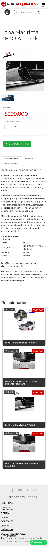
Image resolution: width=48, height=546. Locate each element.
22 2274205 (8, 534)
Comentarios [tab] (13, 163)
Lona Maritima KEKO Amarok (20, 425)
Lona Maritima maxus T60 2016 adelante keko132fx (21, 382)
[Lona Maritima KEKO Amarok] (24, 72)
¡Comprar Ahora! (18, 143)
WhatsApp (39, 542)
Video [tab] (30, 159)
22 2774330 (19, 534)
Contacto (5, 526)
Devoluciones (7, 509)
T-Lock (11, 310)
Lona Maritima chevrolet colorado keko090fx (22, 464)
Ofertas (4, 517)
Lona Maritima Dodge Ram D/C (21, 343)
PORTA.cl (23, 4)
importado (13, 351)
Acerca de (5, 507)
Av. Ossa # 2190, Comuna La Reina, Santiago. (24, 538)
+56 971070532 (10, 536)
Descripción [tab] (12, 159)
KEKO (10, 392)
